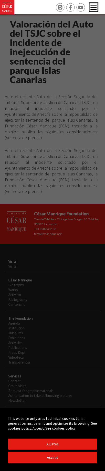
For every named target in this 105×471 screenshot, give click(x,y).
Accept (52, 457)
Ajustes (52, 444)
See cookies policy (60, 428)
